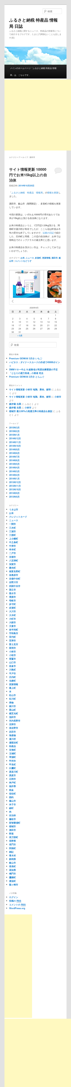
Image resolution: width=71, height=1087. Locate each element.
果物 (11, 702)
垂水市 (12, 593)
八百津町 (13, 560)
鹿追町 (12, 881)
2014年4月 (14, 467)
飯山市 (12, 862)
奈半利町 (13, 629)
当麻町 (12, 680)
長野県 (12, 840)
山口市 (12, 662)
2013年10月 (15, 489)
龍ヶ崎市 (13, 884)
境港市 (12, 596)
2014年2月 (14, 475)
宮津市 (12, 640)
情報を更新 (52, 192)
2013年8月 (14, 496)
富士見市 (13, 644)
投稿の (15, 900)
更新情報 (46, 257)
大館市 (12, 622)
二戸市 (12, 553)
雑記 (11, 851)
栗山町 (12, 709)
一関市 (12, 523)
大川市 (12, 611)
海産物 (12, 735)
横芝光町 (13, 713)
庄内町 (12, 677)
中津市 (12, 545)
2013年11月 (15, 485)
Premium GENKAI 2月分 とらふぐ (26, 376)
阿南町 (12, 848)
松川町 (12, 698)
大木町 (12, 615)
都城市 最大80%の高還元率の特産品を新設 (30, 411)
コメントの (17, 904)
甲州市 (12, 760)
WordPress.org (17, 908)
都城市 (12, 826)
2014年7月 (14, 456)
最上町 (12, 687)
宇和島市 (13, 633)
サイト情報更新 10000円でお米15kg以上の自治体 (28, 175)
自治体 (12, 815)
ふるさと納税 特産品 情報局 (27, 192)
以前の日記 (48, 232)
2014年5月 (14, 463)
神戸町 (12, 782)
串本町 (12, 549)
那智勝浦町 (14, 822)
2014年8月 (14, 453)
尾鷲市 (12, 658)
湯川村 (12, 738)
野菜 (11, 833)
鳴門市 (12, 873)
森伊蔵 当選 (15, 403)
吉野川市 (13, 582)
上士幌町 (13, 538)
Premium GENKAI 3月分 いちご (25, 358)
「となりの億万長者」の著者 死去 (26, 373)
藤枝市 (12, 819)
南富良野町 (14, 571)
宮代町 (12, 636)
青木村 (12, 855)
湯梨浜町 (13, 742)
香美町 (12, 866)
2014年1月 (14, 478)
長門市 (12, 844)
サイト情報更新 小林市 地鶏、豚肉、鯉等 (30, 389)
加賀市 (12, 564)
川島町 (12, 669)
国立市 (12, 589)
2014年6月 (14, 460)
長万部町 (13, 837)
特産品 (12, 746)
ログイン (13, 897)
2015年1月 (14, 434)
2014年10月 (15, 445)
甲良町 (12, 764)
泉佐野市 (13, 727)
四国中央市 (14, 586)
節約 (11, 797)
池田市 (12, 717)
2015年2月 (14, 431)
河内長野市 (14, 720)
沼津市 (12, 724)
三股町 (12, 535)
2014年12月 (15, 438)
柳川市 (12, 706)
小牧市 (12, 655)
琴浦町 (12, 757)
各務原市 (13, 575)
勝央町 (12, 567)
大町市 (12, 618)
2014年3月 (14, 471)
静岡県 (12, 859)
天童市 (12, 626)
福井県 (12, 786)
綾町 (11, 808)
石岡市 (12, 778)
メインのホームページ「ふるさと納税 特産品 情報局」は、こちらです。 (33, 71)
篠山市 (12, 800)
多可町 (12, 604)
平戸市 (12, 673)
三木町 (12, 527)
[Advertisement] (18, 966)
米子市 (12, 804)
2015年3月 (14, 427)
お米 (23, 257)
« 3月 (19, 335)
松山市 (12, 695)
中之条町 (13, 542)
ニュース (30, 257)
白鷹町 (12, 768)
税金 (11, 790)
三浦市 (12, 531)
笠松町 (12, 793)
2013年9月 (14, 493)
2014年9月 (14, 449)
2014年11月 (15, 442)
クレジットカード (18, 516)
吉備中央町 (14, 578)
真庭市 (12, 775)
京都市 (12, 556)
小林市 (57, 396)
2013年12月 (15, 482)
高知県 (12, 869)
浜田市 (12, 731)
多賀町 (38, 257)
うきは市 (13, 509)
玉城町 (12, 753)
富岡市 (12, 647)
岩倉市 (12, 666)
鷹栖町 (12, 877)
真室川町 (13, 771)
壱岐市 (12, 600)
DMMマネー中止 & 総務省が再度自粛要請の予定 (33, 369)
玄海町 (12, 749)
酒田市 (55, 257)
